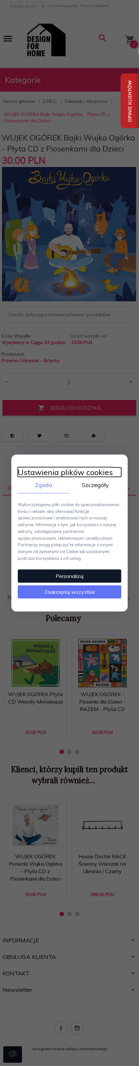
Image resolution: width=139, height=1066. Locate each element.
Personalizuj (69, 575)
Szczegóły (95, 485)
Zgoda (43, 485)
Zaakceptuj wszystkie (69, 591)
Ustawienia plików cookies (65, 472)
